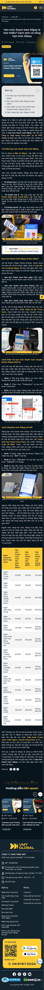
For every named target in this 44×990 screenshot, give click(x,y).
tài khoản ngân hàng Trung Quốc (22, 196)
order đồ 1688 (8, 444)
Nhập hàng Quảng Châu (10, 921)
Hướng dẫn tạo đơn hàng (32, 903)
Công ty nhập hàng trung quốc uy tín (19, 135)
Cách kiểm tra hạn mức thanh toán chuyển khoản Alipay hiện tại (21, 108)
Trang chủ (5, 17)
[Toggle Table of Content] (36, 91)
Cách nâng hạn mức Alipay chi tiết (20, 112)
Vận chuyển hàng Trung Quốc (10, 897)
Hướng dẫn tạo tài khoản (32, 896)
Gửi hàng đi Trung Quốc (10, 901)
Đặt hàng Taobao (8, 905)
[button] (35, 794)
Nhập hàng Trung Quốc (10, 892)
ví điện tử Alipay (19, 153)
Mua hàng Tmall (7, 912)
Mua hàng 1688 (7, 909)
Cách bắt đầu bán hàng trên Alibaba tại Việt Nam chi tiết (32, 823)
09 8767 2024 (10, 882)
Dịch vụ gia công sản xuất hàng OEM (11, 926)
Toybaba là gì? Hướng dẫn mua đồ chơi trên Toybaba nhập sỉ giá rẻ (11, 823)
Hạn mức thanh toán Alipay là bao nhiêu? (21, 102)
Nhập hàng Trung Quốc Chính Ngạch (10, 917)
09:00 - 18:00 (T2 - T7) (26, 877)
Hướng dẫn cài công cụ (32, 899)
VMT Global (35, 2)
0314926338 (13, 863)
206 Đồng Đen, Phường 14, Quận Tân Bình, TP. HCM (23, 873)
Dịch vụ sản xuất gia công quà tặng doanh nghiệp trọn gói (11, 932)
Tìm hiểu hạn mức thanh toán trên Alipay (20, 97)
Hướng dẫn (14, 17)
